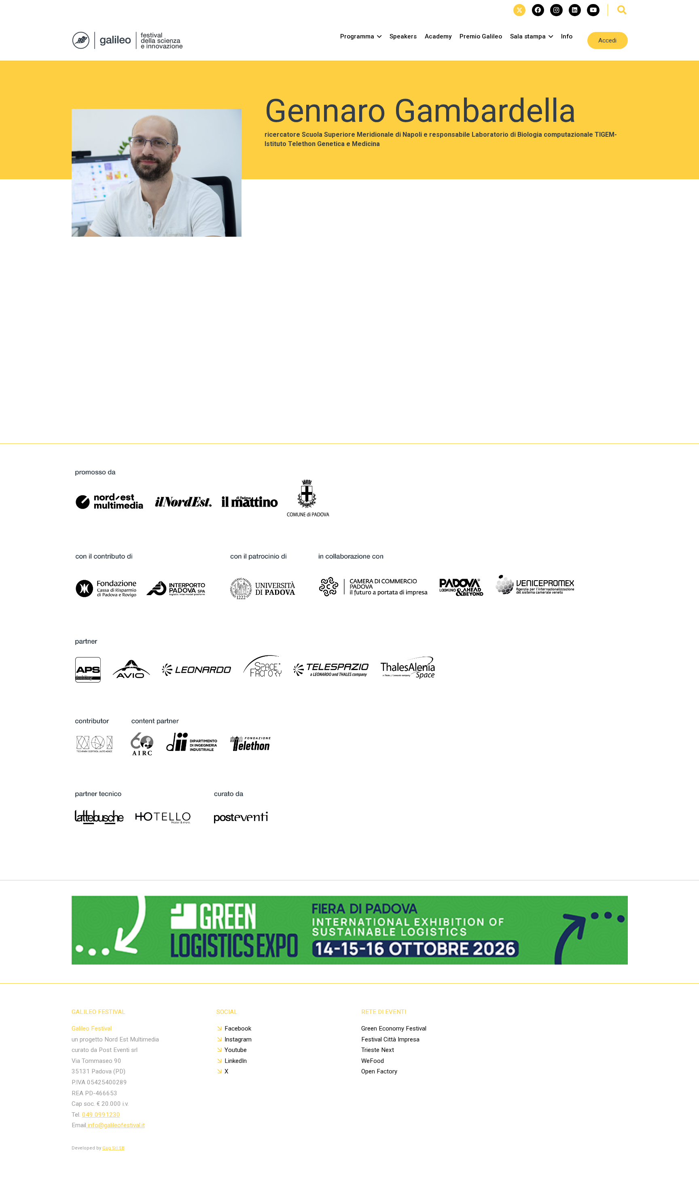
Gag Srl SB (113, 1148)
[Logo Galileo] (130, 41)
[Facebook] (538, 10)
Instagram (238, 1039)
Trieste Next (377, 1050)
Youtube (236, 1050)
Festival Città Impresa (390, 1039)
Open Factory (379, 1071)
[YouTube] (593, 10)
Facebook (238, 1028)
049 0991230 (101, 1114)
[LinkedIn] (575, 10)
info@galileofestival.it (115, 1125)
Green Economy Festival (393, 1028)
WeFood (372, 1061)
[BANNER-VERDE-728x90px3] (350, 962)
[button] (622, 10)
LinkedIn (236, 1061)
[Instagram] (556, 10)
